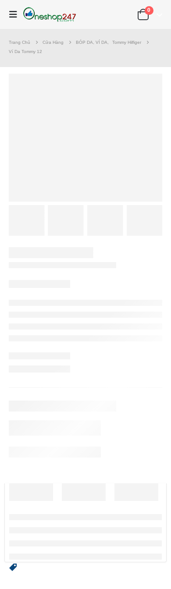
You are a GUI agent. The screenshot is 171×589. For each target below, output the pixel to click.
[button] (13, 566)
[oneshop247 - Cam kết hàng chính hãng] (49, 14)
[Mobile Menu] (15, 14)
